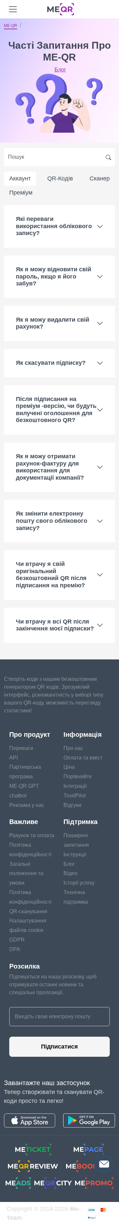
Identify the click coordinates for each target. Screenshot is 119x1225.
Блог (60, 69)
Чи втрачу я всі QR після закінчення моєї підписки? (55, 625)
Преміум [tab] (20, 192)
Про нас (73, 748)
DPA (14, 949)
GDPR (17, 940)
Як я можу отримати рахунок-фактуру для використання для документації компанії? (50, 467)
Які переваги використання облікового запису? (54, 226)
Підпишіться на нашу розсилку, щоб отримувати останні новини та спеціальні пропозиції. (53, 984)
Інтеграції (75, 786)
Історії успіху (79, 883)
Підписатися (59, 1046)
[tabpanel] (59, 424)
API (13, 757)
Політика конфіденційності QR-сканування (30, 902)
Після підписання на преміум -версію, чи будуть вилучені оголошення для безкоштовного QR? (56, 410)
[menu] (13, 9)
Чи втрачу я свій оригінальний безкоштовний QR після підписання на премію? (51, 575)
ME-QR (10, 25)
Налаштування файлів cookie (27, 925)
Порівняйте (77, 776)
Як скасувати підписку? (51, 363)
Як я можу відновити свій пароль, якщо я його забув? (53, 276)
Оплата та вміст (82, 757)
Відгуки (72, 805)
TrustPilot (74, 795)
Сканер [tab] (100, 178)
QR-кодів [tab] (60, 178)
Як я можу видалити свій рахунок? (52, 323)
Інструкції (74, 854)
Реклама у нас (26, 805)
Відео (70, 873)
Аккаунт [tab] (20, 178)
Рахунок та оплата (31, 835)
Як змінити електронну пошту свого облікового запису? (51, 520)
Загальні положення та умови (26, 873)
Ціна (69, 767)
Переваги (21, 748)
